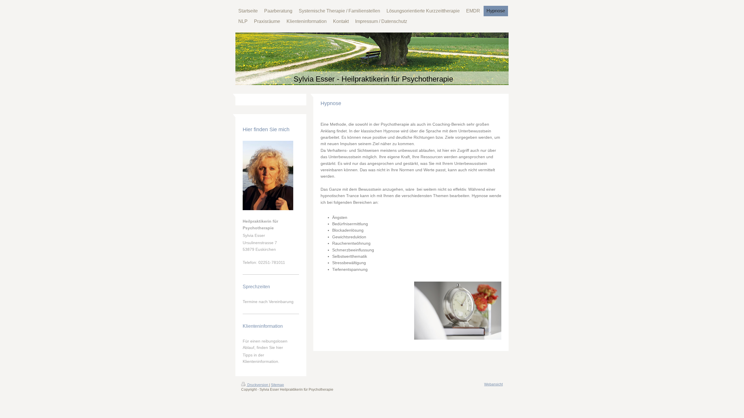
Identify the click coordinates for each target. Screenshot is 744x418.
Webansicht (493, 384)
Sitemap (277, 385)
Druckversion (257, 385)
